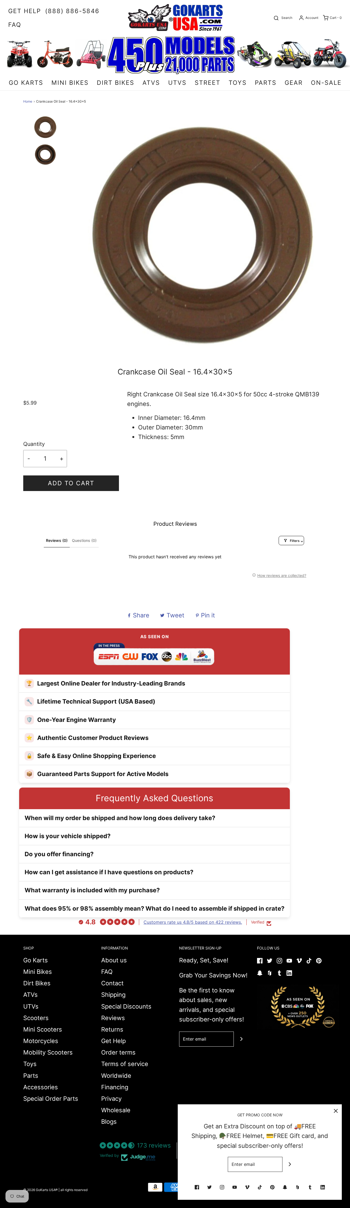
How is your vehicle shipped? (67, 836)
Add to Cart (71, 483)
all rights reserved (74, 1190)
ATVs (30, 994)
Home (27, 101)
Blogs (109, 1121)
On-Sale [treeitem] (326, 82)
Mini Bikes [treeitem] (70, 82)
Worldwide (116, 1075)
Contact (112, 983)
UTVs (31, 1006)
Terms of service (124, 1063)
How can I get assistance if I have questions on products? (109, 872)
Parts (30, 1075)
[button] (45, 133)
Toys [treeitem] (238, 82)
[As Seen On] (298, 1007)
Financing (114, 1087)
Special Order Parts (50, 1098)
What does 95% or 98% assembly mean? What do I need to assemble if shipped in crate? (154, 908)
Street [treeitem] (207, 82)
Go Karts (35, 960)
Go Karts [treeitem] (26, 82)
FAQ (107, 971)
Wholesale (115, 1110)
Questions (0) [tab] (84, 540)
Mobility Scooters (48, 1052)
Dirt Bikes (37, 983)
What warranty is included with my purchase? (92, 890)
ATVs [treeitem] (151, 82)
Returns (112, 1029)
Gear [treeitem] (294, 82)
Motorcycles (40, 1040)
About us (114, 960)
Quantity (34, 444)
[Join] (241, 1039)
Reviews (113, 1017)
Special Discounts (126, 1006)
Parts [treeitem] (265, 82)
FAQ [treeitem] (14, 24)
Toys (30, 1063)
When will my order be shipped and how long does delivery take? (120, 817)
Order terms (118, 1052)
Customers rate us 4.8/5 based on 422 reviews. (193, 922)
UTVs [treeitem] (177, 82)
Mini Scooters (42, 1029)
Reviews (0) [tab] (57, 540)
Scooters (36, 1017)
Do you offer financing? (59, 854)
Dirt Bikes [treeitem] (115, 82)
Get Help (113, 1040)
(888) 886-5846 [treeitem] (72, 10)
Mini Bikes (37, 971)
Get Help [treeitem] (24, 10)
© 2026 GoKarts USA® (40, 1190)
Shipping (113, 994)
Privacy (111, 1098)
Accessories (40, 1087)
